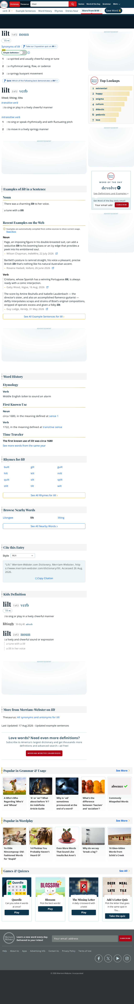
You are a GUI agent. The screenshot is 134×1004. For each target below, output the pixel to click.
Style (6, 555)
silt (32, 479)
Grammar (107, 4)
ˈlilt (5, 40)
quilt (6, 479)
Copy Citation (45, 578)
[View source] (56, 253)
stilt (6, 486)
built (6, 467)
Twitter (108, 958)
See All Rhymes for (43, 495)
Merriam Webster (9, 938)
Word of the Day (93, 4)
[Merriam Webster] (110, 176)
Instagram (127, 958)
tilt (32, 486)
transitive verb (10, 102)
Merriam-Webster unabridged (44, 753)
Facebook (99, 958)
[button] (116, 4)
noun (24, 34)
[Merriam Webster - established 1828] (4, 3)
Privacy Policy (69, 951)
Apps (25, 951)
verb (23, 91)
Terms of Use (85, 951)
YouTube (117, 958)
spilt (59, 479)
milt (59, 473)
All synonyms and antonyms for (38, 717)
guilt (60, 467)
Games (81, 4)
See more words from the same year (24, 445)
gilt (32, 467)
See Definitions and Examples (110, 193)
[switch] (14, 52)
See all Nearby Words (43, 526)
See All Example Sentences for (43, 316)
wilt (59, 486)
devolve (109, 187)
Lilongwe (8, 517)
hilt (6, 473)
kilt (32, 473)
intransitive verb (11, 117)
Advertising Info (38, 951)
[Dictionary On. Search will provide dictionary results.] (19, 4)
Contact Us (54, 951)
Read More (11, 231)
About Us (15, 951)
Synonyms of (11, 46)
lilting (61, 517)
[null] (119, 187)
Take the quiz (117, 916)
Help (5, 951)
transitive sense (52, 427)
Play (16, 912)
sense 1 (53, 416)
